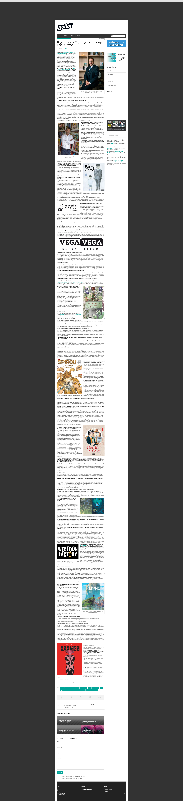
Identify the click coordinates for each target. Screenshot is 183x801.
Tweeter (71, 697)
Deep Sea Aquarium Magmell (65, 282)
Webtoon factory (94, 690)
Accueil (59, 35)
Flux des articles (61, 792)
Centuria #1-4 (110, 74)
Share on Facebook (61, 697)
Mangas (69, 38)
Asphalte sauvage (111, 70)
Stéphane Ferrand (72, 690)
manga (89, 687)
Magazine (78, 36)
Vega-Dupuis (82, 690)
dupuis (73, 687)
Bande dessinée (60, 38)
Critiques (65, 36)
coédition (64, 687)
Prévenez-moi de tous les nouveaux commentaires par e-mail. (71, 776)
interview (77, 687)
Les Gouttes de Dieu (73, 413)
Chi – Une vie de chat (88, 413)
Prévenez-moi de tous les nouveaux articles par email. (70, 778)
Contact (106, 791)
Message (59, 758)
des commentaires (61, 793)
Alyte (112, 143)
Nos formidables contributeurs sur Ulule (113, 794)
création (69, 687)
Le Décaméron (110, 81)
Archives (82, 789)
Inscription (59, 789)
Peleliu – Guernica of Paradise (77, 282)
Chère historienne (111, 78)
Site (58, 753)
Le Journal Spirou (83, 687)
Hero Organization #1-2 (112, 85)
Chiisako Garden (77, 314)
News (72, 36)
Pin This (90, 697)
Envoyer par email (99, 697)
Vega (78, 690)
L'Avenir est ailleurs (116, 156)
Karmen (69, 640)
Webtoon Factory (83, 545)
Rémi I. (66, 48)
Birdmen (62, 314)
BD (60, 687)
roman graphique (95, 687)
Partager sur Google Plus (80, 697)
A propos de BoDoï (108, 789)
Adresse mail (60, 747)
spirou (101, 687)
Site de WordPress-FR (61, 794)
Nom (58, 741)
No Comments (101, 38)
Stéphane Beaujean (64, 690)
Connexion (59, 790)
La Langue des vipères (117, 139)
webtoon (87, 690)
